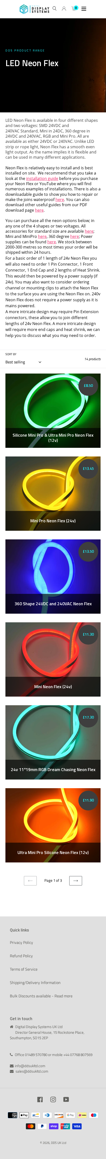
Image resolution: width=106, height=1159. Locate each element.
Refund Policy (21, 956)
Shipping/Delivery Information (35, 982)
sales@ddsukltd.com (32, 1071)
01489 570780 (36, 1055)
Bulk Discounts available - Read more (41, 996)
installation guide (42, 178)
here (59, 199)
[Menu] (83, 9)
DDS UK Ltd (58, 1142)
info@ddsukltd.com (30, 1066)
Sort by (10, 354)
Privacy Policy (21, 942)
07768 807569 (81, 1055)
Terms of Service (23, 969)
